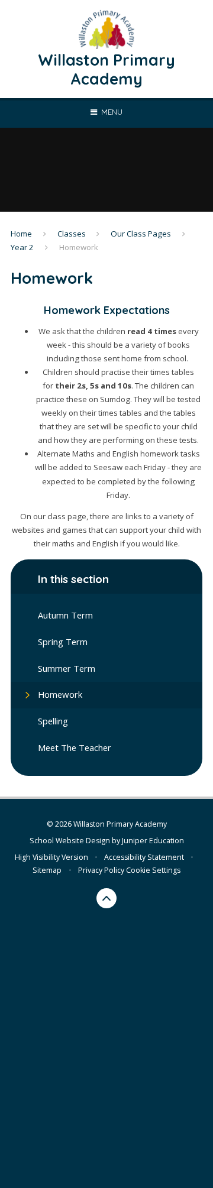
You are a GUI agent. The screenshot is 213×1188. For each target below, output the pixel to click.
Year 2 (22, 247)
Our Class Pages (141, 233)
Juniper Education (153, 841)
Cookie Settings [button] (153, 870)
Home (21, 233)
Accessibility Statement (144, 857)
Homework (78, 247)
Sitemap (47, 870)
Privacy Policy (101, 870)
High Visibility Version (51, 857)
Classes (71, 233)
